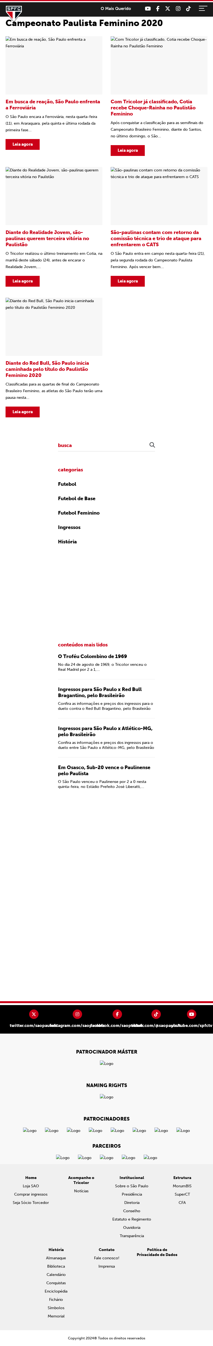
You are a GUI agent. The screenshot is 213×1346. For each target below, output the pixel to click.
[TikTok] (188, 8)
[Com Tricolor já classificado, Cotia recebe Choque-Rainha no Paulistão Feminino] (159, 96)
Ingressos (69, 527)
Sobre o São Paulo (131, 1186)
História (67, 542)
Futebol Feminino (79, 513)
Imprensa (106, 1266)
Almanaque (56, 1258)
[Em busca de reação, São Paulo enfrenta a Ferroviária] (54, 96)
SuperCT (182, 1194)
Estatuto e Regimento (131, 1219)
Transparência (132, 1236)
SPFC (14, 14)
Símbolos (56, 1308)
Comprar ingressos (30, 1194)
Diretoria (132, 1202)
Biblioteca (56, 1266)
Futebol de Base (76, 498)
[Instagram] (178, 8)
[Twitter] (167, 8)
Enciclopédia (56, 1291)
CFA (182, 1202)
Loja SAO (31, 1186)
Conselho (131, 1211)
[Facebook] (157, 8)
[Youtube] (148, 8)
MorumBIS (182, 1186)
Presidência (132, 1194)
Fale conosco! (106, 1258)
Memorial (56, 1316)
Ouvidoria (131, 1227)
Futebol (67, 484)
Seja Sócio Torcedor (31, 1202)
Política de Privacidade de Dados (157, 1252)
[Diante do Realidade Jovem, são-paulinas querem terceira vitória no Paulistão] (54, 227)
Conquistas (56, 1283)
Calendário (56, 1274)
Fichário (56, 1299)
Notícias (81, 1191)
